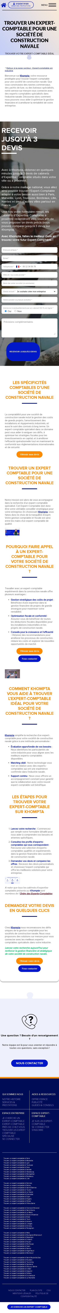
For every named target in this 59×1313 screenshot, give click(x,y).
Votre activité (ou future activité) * (17, 300)
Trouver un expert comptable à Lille (16, 1179)
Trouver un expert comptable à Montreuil (18, 1253)
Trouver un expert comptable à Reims (17, 1185)
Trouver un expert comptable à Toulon (17, 1190)
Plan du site (36, 1290)
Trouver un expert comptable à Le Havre (18, 1192)
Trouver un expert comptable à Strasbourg (18, 1172)
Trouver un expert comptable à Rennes (17, 1183)
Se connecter (11, 1139)
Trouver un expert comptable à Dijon (16, 1197)
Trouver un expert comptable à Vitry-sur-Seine (20, 1267)
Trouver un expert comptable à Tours (16, 1219)
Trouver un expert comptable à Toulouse (18, 1165)
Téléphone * (8, 266)
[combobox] (18, 266)
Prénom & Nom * (10, 250)
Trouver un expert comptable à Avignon (17, 1271)
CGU (49, 1290)
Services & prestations (9, 1104)
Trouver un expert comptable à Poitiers (17, 1273)
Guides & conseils (43, 1105)
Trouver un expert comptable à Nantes (17, 1170)
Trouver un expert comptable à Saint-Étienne (19, 1188)
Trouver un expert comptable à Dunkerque (19, 1276)
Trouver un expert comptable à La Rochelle (19, 1278)
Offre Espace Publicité (40, 1101)
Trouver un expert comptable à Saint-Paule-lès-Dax (22, 1258)
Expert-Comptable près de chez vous (13, 1126)
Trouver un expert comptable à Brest (16, 1217)
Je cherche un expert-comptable (13, 1120)
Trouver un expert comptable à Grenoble (18, 1194)
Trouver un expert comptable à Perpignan (18, 1228)
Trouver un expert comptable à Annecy (17, 1226)
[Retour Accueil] (4, 4)
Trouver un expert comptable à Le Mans (18, 1212)
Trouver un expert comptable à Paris (16, 1158)
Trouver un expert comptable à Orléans (17, 1240)
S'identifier (21, 5)
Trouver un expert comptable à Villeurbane (19, 1203)
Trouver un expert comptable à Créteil (17, 1269)
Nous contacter (29, 1063)
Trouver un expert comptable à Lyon (16, 1163)
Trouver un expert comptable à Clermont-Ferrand (21, 1208)
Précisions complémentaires (18, 321)
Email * (6, 258)
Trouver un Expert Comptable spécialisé (13, 1133)
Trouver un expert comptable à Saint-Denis (19, 1210)
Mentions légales (22, 1293)
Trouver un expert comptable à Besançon (18, 1237)
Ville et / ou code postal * (14, 275)
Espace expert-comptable (41, 1115)
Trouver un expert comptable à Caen (16, 1246)
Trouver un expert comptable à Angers (17, 1199)
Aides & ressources (44, 1094)
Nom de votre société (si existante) (18, 283)
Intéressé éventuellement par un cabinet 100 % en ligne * (28, 308)
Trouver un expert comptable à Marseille (18, 1161)
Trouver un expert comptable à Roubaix (17, 1260)
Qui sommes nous (12, 1094)
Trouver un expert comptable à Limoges (17, 1224)
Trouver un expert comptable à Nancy (17, 1248)
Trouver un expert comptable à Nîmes (17, 1201)
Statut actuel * (9, 291)
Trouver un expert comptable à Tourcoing (18, 1262)
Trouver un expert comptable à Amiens (17, 1221)
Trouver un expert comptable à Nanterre (18, 1264)
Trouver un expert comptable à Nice (16, 1167)
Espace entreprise (13, 1113)
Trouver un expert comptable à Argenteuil (18, 1251)
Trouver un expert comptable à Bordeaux (18, 1176)
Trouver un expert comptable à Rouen (17, 1242)
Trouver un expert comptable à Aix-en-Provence (20, 1215)
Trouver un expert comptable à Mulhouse (18, 1244)
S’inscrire (37, 1130)
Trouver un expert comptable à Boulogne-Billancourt (22, 1235)
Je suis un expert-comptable (42, 1123)
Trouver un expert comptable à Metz (16, 1233)
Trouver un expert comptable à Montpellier (19, 1174)
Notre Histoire (11, 1099)
